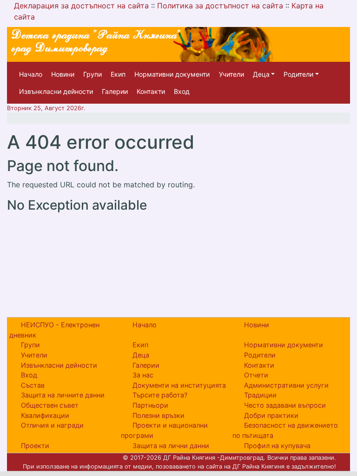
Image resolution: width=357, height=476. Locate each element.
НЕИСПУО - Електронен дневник (54, 330)
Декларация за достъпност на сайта (81, 5)
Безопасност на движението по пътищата (285, 430)
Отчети (256, 375)
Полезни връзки (158, 415)
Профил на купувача (277, 446)
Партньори (150, 405)
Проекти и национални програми (164, 430)
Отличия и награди (52, 425)
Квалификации (45, 415)
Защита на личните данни (63, 395)
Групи (92, 74)
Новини (62, 74)
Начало (30, 74)
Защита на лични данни (170, 446)
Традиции (260, 395)
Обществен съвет (50, 405)
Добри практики (271, 415)
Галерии (115, 91)
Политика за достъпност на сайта (220, 5)
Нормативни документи (172, 74)
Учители (231, 74)
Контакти (151, 91)
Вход (182, 91)
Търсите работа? (159, 395)
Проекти (35, 446)
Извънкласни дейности (56, 91)
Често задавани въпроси (285, 405)
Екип (118, 74)
